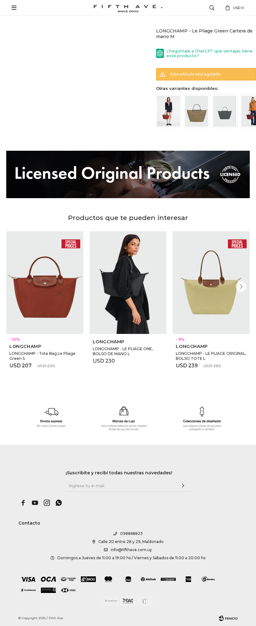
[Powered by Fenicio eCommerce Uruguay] (228, 618)
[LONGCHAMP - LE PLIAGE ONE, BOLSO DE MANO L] (128, 282)
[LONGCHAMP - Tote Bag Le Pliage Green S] (44, 282)
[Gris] (225, 111)
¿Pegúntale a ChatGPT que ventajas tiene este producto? (209, 53)
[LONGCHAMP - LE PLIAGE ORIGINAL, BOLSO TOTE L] (211, 282)
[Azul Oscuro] (168, 111)
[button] (241, 286)
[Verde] (196, 111)
